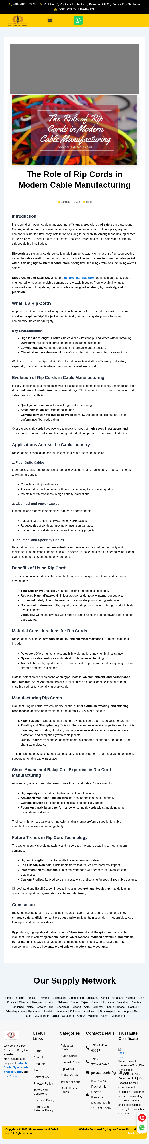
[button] (50, 20)
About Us (39, 1057)
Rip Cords (10, 1076)
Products (39, 1064)
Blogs (37, 1070)
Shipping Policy (43, 1100)
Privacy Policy (43, 1083)
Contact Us (41, 1077)
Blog (89, 201)
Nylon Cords (68, 1056)
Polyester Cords (66, 1047)
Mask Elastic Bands (69, 1090)
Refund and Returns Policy (43, 1108)
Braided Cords (13, 1071)
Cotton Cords (69, 1075)
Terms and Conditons (40, 1091)
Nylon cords (20, 1067)
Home (37, 1051)
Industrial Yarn (70, 1082)
